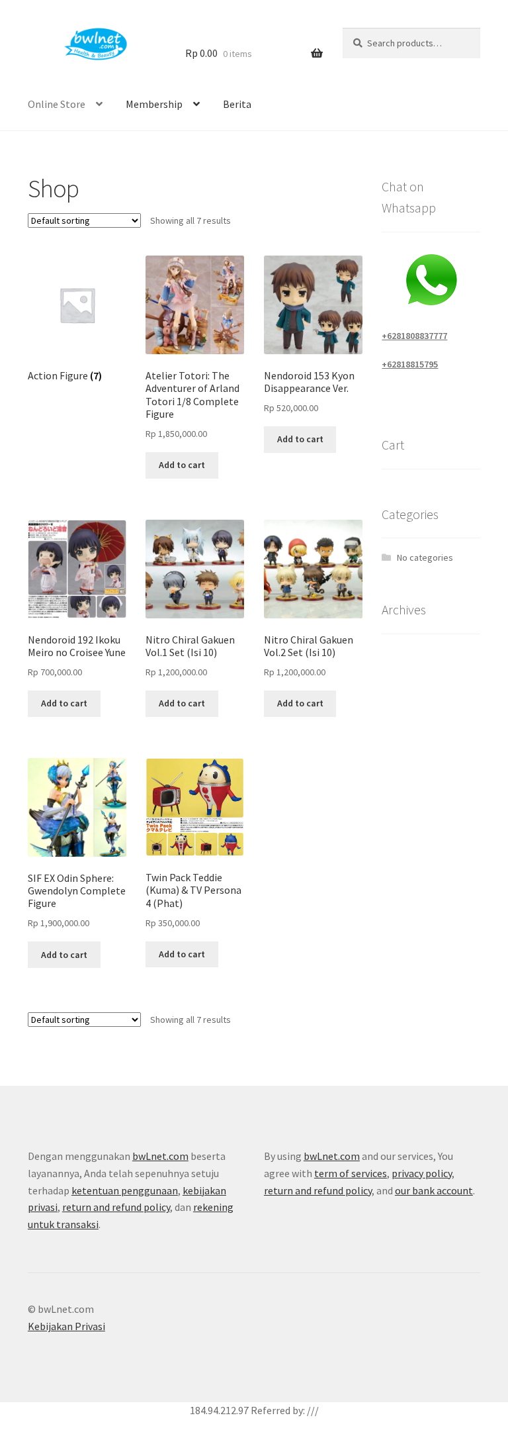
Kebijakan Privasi (66, 1326)
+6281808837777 (414, 336)
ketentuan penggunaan (124, 1190)
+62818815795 (410, 364)
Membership (154, 104)
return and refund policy (116, 1207)
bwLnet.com (160, 1156)
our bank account (434, 1190)
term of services (350, 1173)
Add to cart (182, 465)
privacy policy (422, 1173)
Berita (237, 104)
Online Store (56, 104)
